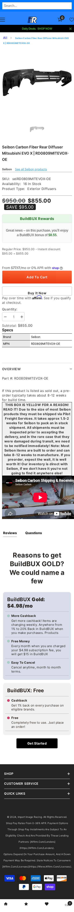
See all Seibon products (31, 169)
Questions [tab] (33, 533)
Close (70, 28)
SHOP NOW (44, 28)
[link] (5, 904)
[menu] (2, 19)
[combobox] (37, 6)
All (5, 38)
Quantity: (9, 309)
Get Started (37, 743)
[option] (37, 82)
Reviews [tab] (10, 533)
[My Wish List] (71, 19)
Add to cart (37, 277)
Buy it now (37, 293)
